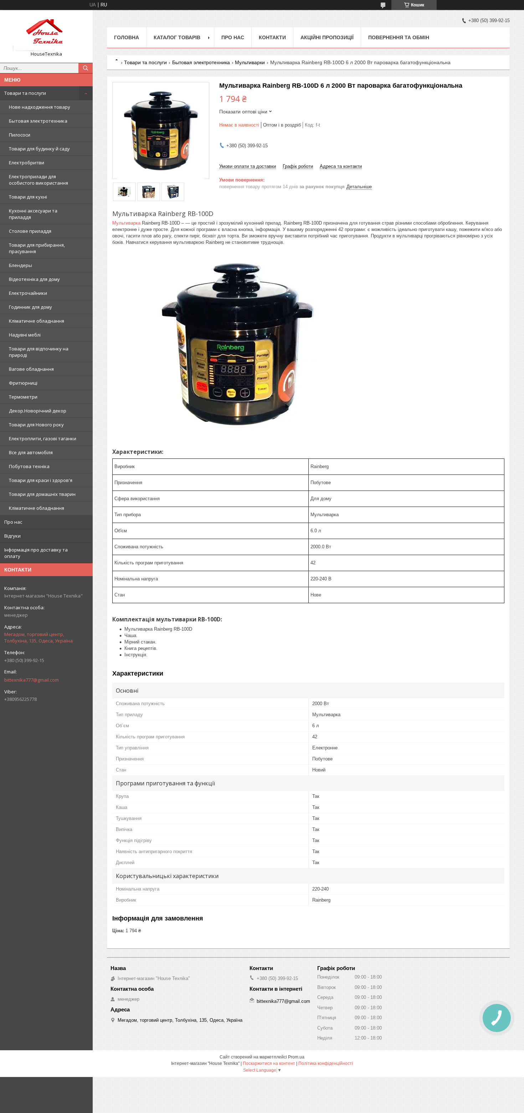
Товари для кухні (28, 197)
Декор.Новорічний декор (37, 410)
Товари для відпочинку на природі (38, 351)
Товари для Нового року (36, 424)
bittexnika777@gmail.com (31, 680)
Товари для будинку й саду (39, 148)
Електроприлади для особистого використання (38, 179)
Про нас (13, 522)
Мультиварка (126, 223)
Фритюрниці (23, 383)
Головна (126, 37)
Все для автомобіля (31, 452)
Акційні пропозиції (327, 37)
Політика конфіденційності (325, 1063)
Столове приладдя (30, 231)
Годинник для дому (30, 307)
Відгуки (12, 536)
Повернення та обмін (398, 37)
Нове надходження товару (39, 107)
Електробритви (26, 162)
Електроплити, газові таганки (42, 438)
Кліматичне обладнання (36, 321)
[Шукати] (85, 68)
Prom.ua (296, 1057)
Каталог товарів (177, 37)
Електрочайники (28, 293)
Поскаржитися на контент (269, 1063)
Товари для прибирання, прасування (37, 248)
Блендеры (20, 265)
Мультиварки (250, 62)
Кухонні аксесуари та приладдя (33, 213)
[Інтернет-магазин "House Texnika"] (46, 33)
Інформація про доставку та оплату (36, 553)
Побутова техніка (29, 466)
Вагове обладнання (31, 369)
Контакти (272, 37)
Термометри (23, 397)
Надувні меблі (25, 335)
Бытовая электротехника (38, 121)
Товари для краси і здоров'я (40, 480)
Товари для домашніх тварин (42, 494)
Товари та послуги (25, 93)
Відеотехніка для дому (34, 279)
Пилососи (19, 135)
